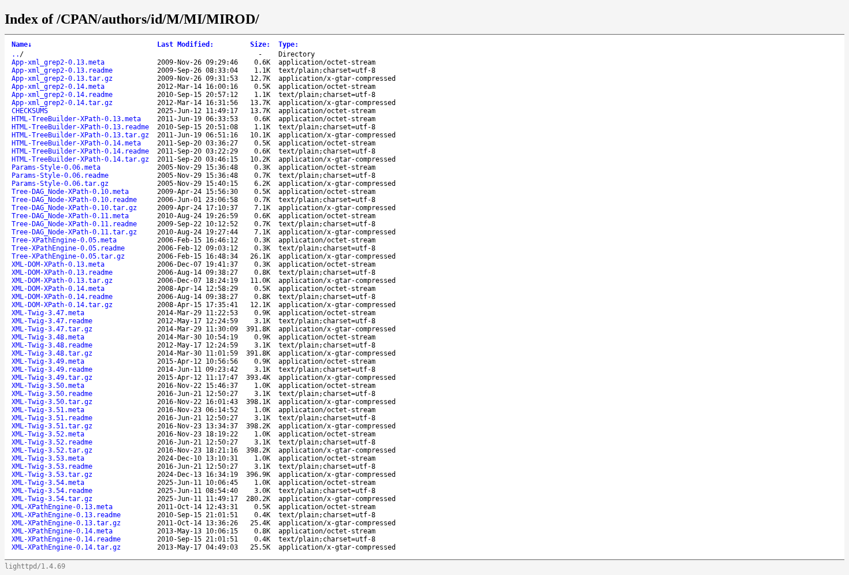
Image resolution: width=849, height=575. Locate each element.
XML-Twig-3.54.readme (52, 491)
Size (260, 44)
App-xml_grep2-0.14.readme (62, 95)
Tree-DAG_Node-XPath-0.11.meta (70, 216)
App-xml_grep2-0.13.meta (58, 62)
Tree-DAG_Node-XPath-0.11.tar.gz (74, 232)
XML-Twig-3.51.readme (52, 418)
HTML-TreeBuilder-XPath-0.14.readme (80, 151)
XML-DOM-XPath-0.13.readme (62, 272)
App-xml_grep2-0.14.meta (58, 87)
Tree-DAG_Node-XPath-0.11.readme (74, 224)
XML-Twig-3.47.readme (52, 321)
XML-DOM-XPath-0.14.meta (58, 289)
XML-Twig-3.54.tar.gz (52, 499)
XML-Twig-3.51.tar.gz (52, 426)
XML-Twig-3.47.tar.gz (52, 329)
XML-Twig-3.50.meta (48, 386)
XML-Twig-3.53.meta (48, 458)
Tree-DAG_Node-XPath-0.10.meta (70, 192)
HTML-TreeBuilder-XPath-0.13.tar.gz (80, 135)
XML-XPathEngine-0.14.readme (66, 539)
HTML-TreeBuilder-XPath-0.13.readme (80, 127)
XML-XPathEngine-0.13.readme (66, 515)
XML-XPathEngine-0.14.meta (62, 531)
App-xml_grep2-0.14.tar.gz (62, 103)
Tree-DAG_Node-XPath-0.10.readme (74, 200)
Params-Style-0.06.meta (56, 167)
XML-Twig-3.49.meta (48, 361)
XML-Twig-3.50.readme (52, 394)
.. (16, 54)
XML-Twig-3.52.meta (48, 434)
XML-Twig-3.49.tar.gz (52, 378)
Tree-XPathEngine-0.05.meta (64, 240)
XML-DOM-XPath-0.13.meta (58, 264)
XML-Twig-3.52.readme (52, 442)
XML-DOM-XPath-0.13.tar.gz (62, 281)
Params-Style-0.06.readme (60, 175)
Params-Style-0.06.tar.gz (60, 184)
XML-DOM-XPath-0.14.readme (62, 297)
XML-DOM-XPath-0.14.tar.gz (62, 305)
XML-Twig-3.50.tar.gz (52, 402)
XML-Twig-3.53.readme (52, 466)
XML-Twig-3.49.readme (52, 369)
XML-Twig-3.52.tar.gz (52, 450)
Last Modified (185, 44)
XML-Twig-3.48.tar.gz (52, 353)
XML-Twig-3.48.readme (52, 345)
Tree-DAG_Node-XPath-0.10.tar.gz (74, 208)
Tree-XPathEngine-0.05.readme (68, 248)
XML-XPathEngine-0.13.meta (62, 507)
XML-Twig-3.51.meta (48, 410)
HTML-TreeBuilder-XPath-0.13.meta (76, 119)
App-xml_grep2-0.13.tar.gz (62, 78)
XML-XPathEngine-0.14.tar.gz (66, 547)
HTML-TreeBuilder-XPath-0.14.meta (76, 143)
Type (288, 44)
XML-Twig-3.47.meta (48, 313)
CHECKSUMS (30, 111)
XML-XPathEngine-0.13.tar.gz (66, 523)
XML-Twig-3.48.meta (48, 337)
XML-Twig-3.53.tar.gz (52, 475)
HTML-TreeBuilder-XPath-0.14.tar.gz (80, 159)
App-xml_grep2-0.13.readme (62, 70)
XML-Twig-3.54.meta (48, 483)
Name (22, 44)
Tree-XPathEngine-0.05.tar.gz (68, 256)
